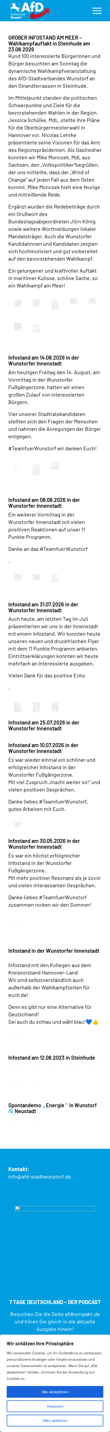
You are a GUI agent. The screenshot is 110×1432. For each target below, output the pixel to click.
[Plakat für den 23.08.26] (36, 329)
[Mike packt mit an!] (73, 301)
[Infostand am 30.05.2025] (17, 927)
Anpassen (55, 1406)
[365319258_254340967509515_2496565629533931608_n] (36, 1072)
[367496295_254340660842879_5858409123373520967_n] (92, 1072)
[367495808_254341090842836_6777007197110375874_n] (73, 1072)
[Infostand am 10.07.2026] (17, 824)
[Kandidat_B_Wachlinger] (36, 469)
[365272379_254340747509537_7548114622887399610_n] (17, 1072)
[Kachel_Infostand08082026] (55, 578)
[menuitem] (94, 10)
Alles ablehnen (55, 1420)
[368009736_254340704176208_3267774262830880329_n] (36, 1088)
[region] (55, 1383)
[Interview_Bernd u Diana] (17, 326)
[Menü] (94, 10)
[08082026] (36, 577)
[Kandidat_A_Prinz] (17, 468)
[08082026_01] (17, 577)
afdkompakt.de (82, 1314)
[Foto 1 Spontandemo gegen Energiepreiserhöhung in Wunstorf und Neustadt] (17, 1122)
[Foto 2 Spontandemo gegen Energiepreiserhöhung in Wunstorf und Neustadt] (36, 1122)
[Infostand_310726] (17, 707)
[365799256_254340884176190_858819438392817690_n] (55, 1072)
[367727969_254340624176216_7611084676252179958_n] (17, 1088)
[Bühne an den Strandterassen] (92, 301)
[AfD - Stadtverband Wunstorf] (45, 10)
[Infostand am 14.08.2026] (55, 465)
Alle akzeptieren (55, 1392)
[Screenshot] (17, 304)
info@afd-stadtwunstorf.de (39, 1176)
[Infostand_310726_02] (55, 707)
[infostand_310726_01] (36, 707)
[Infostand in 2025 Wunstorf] (17, 1039)
